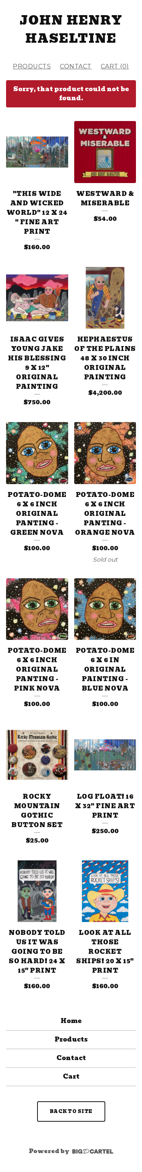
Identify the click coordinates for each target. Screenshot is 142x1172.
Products (32, 66)
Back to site (71, 1111)
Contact (76, 66)
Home (71, 1021)
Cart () (115, 66)
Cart (71, 1076)
